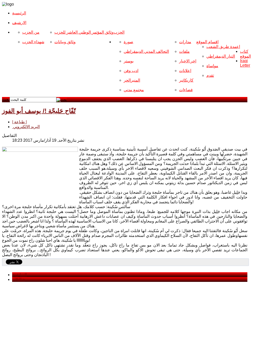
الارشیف (19, 22)
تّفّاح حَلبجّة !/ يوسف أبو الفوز (39, 110)
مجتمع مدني (134, 90)
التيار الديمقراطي (220, 56)
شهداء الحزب (33, 42)
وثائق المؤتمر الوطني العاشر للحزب (84, 32)
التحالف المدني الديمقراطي (146, 51)
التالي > (18, 279)
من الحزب (30, 32)
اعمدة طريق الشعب (223, 46)
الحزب (119, 32)
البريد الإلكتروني (26, 127)
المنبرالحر (132, 80)
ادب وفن (131, 70)
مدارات (185, 42)
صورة (128, 42)
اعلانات (185, 70)
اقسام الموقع (207, 42)
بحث (6, 99)
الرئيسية (19, 13)
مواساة (212, 66)
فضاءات (186, 90)
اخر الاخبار (187, 61)
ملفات (184, 51)
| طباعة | (19, 122)
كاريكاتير (186, 80)
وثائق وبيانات (65, 42)
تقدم (210, 75)
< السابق (19, 275)
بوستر (129, 61)
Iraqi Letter (245, 63)
